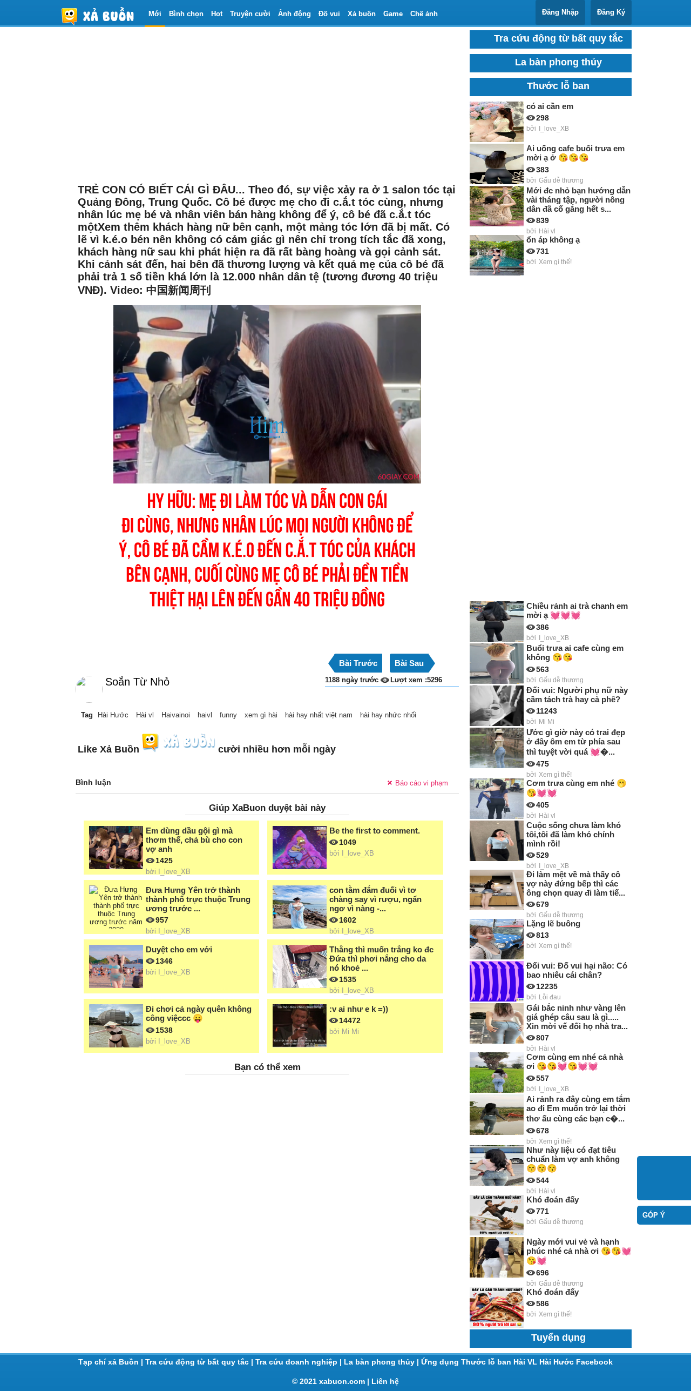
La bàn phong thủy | (382, 1362)
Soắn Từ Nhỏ (137, 682)
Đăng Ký (611, 12)
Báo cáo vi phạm (421, 783)
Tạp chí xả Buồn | (111, 1362)
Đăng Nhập (560, 12)
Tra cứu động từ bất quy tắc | (200, 1362)
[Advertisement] (267, 106)
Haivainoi (175, 715)
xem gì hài (261, 715)
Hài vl (145, 715)
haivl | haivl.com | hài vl (102, 15)
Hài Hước (113, 715)
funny (228, 715)
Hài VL (526, 1362)
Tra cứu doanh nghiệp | (299, 1362)
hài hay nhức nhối (388, 715)
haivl (205, 715)
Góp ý (653, 1215)
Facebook (594, 1362)
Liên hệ (385, 1381)
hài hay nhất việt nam (319, 715)
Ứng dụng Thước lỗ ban (467, 1362)
